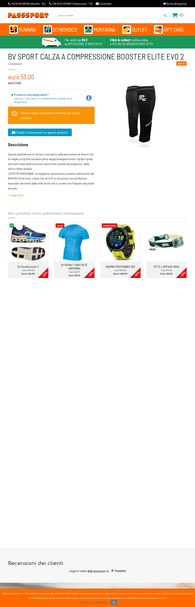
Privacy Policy (100, 602)
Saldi (60, 225)
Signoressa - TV (72, 3)
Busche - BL (28, 3)
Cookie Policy (86, 602)
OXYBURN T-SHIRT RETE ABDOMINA (74, 266)
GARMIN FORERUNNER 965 (120, 266)
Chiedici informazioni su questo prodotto (41, 132)
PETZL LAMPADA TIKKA (166, 266)
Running (27, 29)
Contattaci (105, 3)
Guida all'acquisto (176, 3)
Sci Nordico (65, 29)
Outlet (139, 29)
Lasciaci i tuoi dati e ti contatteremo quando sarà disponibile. (43, 98)
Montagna (104, 29)
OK (114, 602)
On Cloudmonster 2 (28, 266)
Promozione (109, 225)
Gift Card (173, 29)
